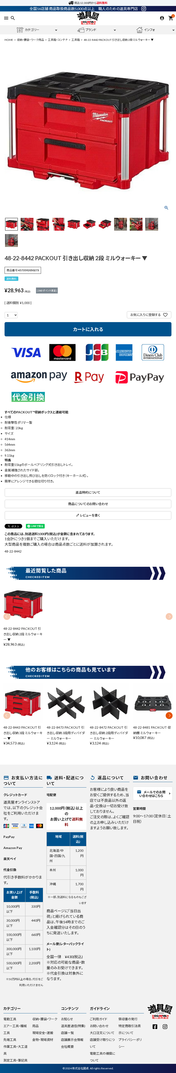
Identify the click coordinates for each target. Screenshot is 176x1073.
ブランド (90, 30)
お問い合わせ (99, 1026)
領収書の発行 (128, 1019)
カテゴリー (32, 30)
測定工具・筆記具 (15, 1060)
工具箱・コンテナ (58, 39)
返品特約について (88, 492)
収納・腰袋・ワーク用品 (30, 39)
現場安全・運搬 (42, 1033)
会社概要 (67, 1046)
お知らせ (67, 1019)
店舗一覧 (67, 1033)
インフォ (149, 30)
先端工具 (9, 1040)
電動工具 (9, 1019)
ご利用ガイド (98, 1019)
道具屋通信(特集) (73, 1026)
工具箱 (76, 39)
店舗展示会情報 (72, 1040)
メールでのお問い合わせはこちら (151, 794)
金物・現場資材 (42, 1040)
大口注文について (102, 1033)
